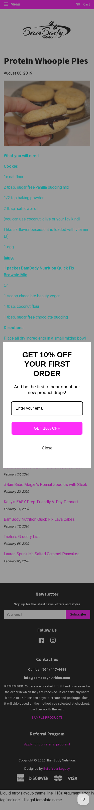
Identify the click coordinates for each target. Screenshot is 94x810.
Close (47, 448)
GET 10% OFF (47, 428)
